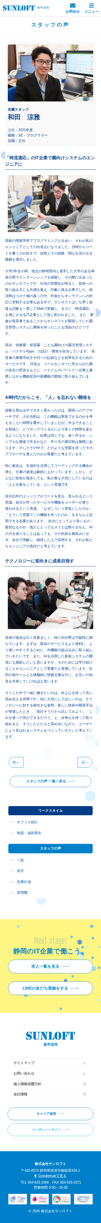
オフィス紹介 (27, 822)
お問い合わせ (23, 1073)
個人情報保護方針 (27, 1084)
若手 (20, 871)
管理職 (22, 893)
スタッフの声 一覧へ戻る (46, 781)
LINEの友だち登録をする (45, 988)
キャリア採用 (46, 1114)
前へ (15, 762)
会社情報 (20, 1094)
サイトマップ (23, 1063)
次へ (85, 762)
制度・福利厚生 (29, 833)
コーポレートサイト (46, 1130)
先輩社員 (24, 882)
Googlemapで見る (52, 1176)
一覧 (20, 860)
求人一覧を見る (45, 966)
